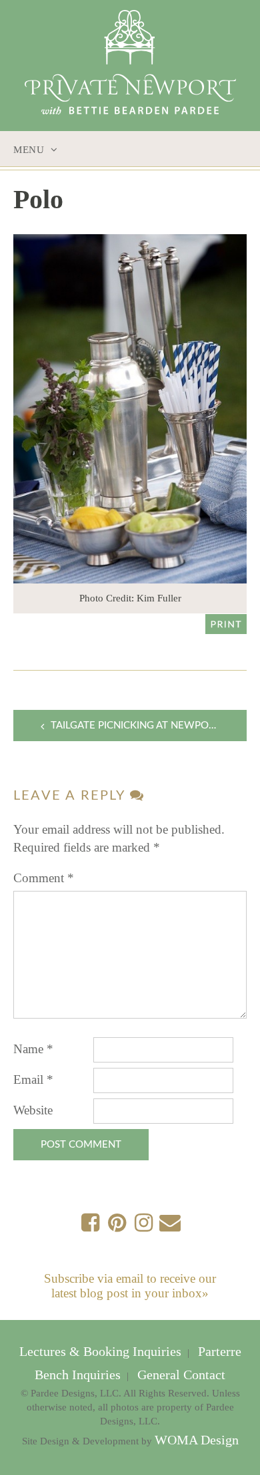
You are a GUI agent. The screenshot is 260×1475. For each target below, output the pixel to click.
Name (33, 1049)
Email (33, 1079)
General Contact (179, 1375)
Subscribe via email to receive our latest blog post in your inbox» (130, 1285)
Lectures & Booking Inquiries (102, 1352)
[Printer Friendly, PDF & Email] (226, 623)
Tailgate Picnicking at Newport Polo (149, 726)
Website (33, 1110)
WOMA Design (197, 1440)
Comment (43, 878)
